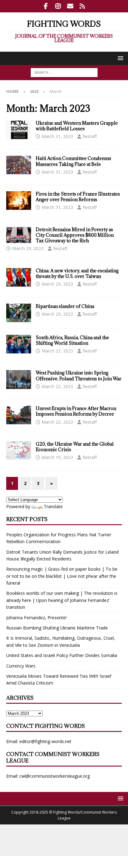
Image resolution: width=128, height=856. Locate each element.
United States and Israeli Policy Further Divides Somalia (61, 655)
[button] (119, 58)
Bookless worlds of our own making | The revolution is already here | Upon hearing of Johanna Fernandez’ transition (61, 600)
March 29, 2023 (27, 248)
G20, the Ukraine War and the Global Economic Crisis (75, 446)
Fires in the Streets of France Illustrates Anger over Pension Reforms (78, 196)
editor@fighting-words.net (45, 741)
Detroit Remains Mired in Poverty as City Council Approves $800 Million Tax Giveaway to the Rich (75, 235)
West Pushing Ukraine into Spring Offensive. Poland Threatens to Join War (78, 375)
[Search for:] (64, 72)
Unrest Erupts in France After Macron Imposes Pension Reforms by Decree (76, 411)
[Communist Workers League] (58, 6)
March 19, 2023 (57, 457)
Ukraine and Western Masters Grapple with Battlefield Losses (77, 126)
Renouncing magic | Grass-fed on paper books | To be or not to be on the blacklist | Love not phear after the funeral (61, 576)
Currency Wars (20, 666)
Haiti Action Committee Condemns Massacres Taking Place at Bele (73, 161)
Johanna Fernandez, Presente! (36, 617)
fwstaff (90, 136)
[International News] (18, 130)
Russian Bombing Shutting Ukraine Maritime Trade (57, 628)
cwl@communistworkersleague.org (54, 776)
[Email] (70, 6)
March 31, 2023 (57, 136)
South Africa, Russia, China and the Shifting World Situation (72, 340)
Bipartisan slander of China (65, 306)
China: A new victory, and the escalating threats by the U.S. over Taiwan (77, 273)
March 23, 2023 (57, 351)
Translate (53, 506)
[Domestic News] (18, 235)
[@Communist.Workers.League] (45, 6)
